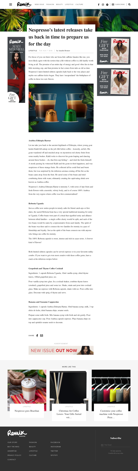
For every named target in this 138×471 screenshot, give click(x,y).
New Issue (39, 4)
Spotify (54, 455)
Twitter (54, 451)
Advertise (12, 451)
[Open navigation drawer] (11, 4)
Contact (12, 460)
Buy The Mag (13, 447)
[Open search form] (129, 4)
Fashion (50, 4)
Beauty (59, 4)
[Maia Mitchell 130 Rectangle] (113, 51)
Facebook (55, 442)
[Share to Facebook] (37, 335)
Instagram (56, 447)
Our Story (12, 442)
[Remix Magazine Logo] (24, 4)
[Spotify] (107, 4)
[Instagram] (103, 4)
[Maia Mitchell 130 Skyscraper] (16, 70)
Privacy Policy (14, 455)
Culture (79, 4)
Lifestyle (69, 4)
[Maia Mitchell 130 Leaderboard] (61, 350)
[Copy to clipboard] (41, 335)
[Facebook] (99, 4)
